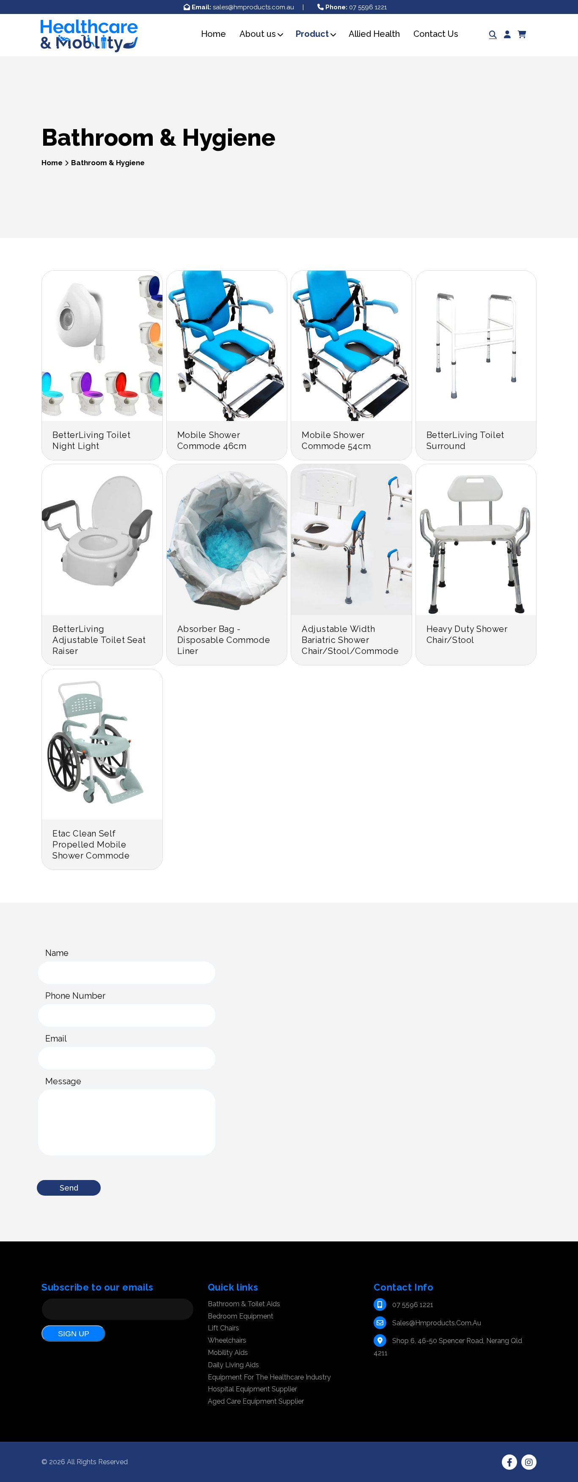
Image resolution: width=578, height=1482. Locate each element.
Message (63, 1081)
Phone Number (75, 996)
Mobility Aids (228, 1353)
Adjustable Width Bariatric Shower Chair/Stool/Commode (350, 640)
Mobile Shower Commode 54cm (336, 440)
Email (56, 1038)
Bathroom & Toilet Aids (244, 1304)
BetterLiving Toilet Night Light (91, 440)
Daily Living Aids (233, 1365)
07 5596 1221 (356, 7)
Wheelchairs (227, 1340)
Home (52, 162)
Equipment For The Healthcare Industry (269, 1377)
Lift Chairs (223, 1328)
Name (57, 953)
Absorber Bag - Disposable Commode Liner (223, 640)
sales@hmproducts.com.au (243, 7)
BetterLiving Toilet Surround (465, 440)
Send (69, 1187)
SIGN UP (73, 1334)
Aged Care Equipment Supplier (256, 1401)
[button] (257, 34)
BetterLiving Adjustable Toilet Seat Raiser (99, 640)
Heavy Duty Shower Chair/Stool (467, 634)
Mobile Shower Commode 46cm (212, 440)
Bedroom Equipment (240, 1316)
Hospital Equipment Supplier (252, 1389)
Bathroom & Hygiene (108, 162)
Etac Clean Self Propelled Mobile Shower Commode (90, 844)
